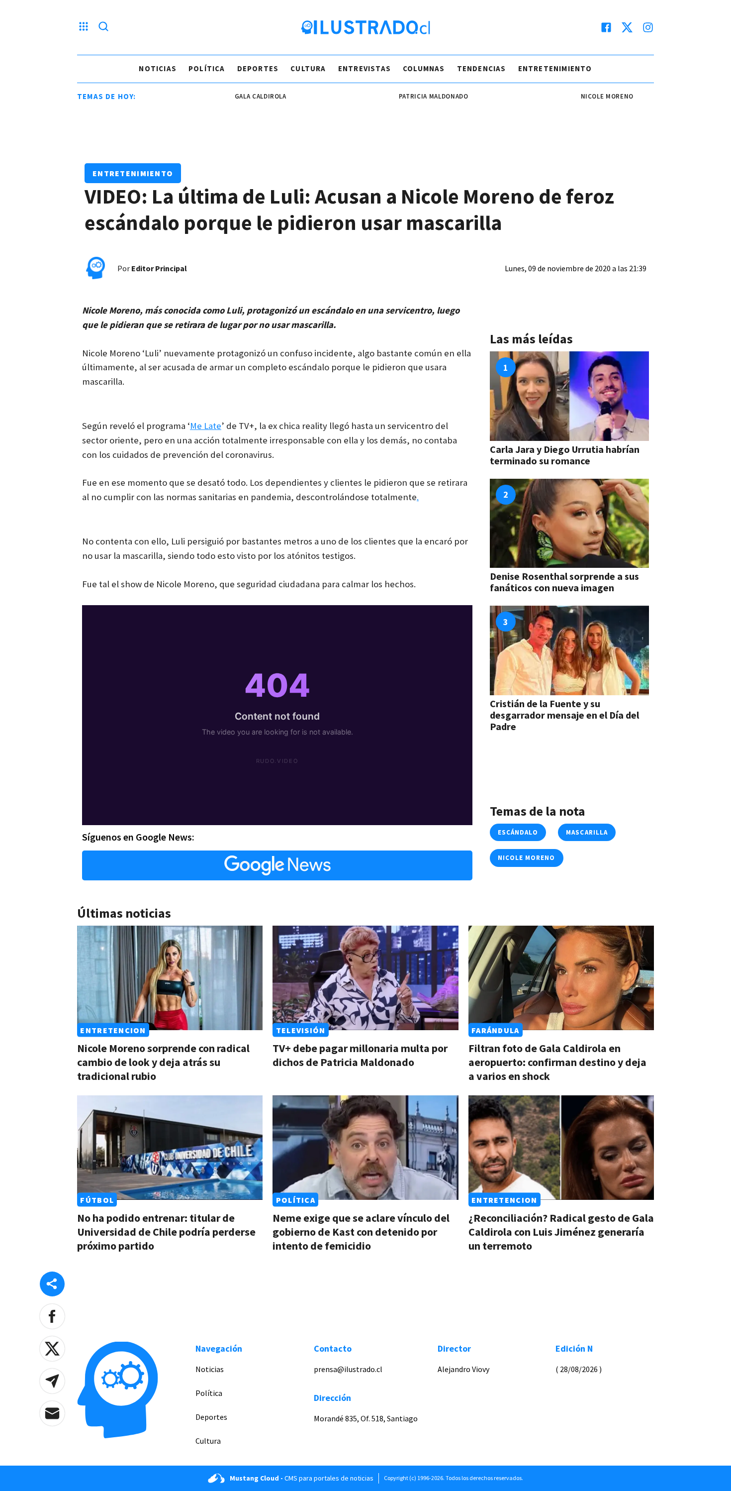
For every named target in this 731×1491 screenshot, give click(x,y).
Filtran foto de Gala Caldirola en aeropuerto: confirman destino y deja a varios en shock (557, 1062)
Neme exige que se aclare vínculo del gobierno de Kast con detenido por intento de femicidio (361, 1232)
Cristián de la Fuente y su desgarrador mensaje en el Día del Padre (564, 715)
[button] (52, 1316)
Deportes (258, 68)
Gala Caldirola (232, 96)
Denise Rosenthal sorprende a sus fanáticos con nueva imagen (564, 582)
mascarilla (586, 832)
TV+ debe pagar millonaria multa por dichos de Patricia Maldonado (360, 1055)
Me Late (205, 425)
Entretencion (113, 1030)
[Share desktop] (52, 1284)
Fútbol (97, 1200)
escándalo (518, 832)
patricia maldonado (405, 96)
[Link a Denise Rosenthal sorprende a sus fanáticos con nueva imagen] (569, 523)
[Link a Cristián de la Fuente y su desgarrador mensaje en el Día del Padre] (569, 650)
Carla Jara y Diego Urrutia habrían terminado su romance (565, 455)
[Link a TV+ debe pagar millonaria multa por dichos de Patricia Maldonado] (365, 978)
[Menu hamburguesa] (84, 27)
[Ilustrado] (365, 27)
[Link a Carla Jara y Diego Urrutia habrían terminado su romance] (569, 396)
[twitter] (627, 27)
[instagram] (647, 27)
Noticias (158, 68)
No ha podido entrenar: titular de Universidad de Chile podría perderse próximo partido (166, 1232)
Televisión (301, 1030)
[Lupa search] (103, 27)
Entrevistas (364, 68)
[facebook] (606, 27)
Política (206, 68)
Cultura (308, 68)
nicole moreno (578, 96)
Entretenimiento (555, 68)
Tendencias (481, 68)
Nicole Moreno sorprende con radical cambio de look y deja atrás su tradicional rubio (163, 1062)
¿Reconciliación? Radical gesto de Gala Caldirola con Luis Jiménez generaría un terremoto (561, 1232)
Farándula (495, 1030)
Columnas (424, 68)
